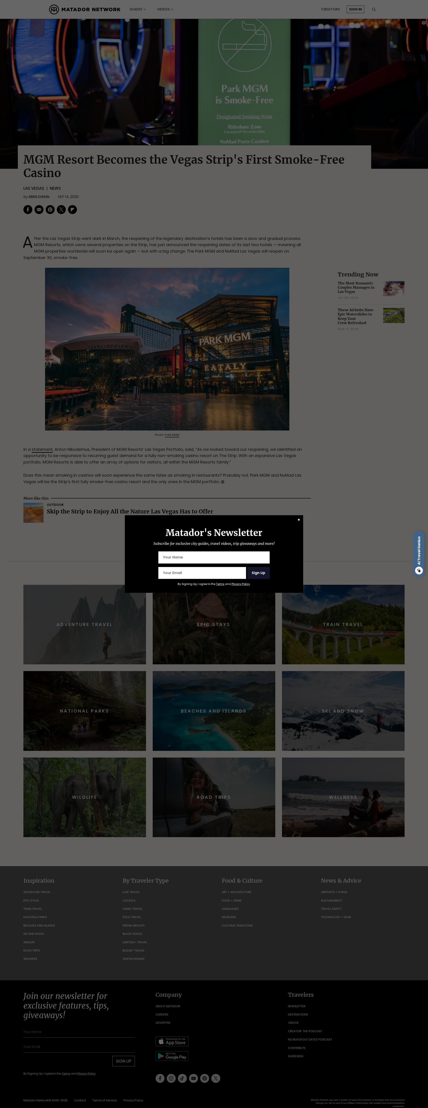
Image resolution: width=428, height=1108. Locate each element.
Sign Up (258, 572)
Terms (220, 584)
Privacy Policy (241, 584)
